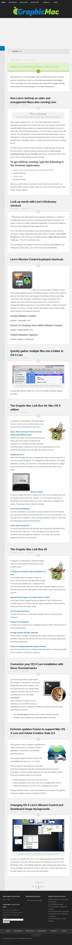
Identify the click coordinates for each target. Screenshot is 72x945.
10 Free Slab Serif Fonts (20, 611)
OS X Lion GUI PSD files (20, 509)
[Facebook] (51, 939)
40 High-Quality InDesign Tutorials (24, 633)
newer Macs (53, 134)
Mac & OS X (19, 60)
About (3, 2)
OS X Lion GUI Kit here (40, 518)
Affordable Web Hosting (34, 900)
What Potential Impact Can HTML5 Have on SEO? (30, 597)
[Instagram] (64, 939)
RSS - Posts (6, 899)
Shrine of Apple (36, 492)
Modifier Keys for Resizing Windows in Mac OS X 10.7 (35, 66)
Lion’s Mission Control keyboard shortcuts (36, 259)
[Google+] (61, 939)
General (46, 2)
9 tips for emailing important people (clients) (28, 646)
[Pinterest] (57, 939)
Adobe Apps (34, 2)
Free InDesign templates (55, 904)
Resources (13, 2)
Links (56, 2)
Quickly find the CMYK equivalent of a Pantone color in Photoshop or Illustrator (58, 914)
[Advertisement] (36, 32)
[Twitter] (54, 939)
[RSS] (67, 939)
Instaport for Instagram (19, 622)
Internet (13, 412)
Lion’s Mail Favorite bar (19, 525)
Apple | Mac (23, 2)
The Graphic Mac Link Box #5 (28, 549)
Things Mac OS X (17, 455)
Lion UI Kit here (23, 518)
